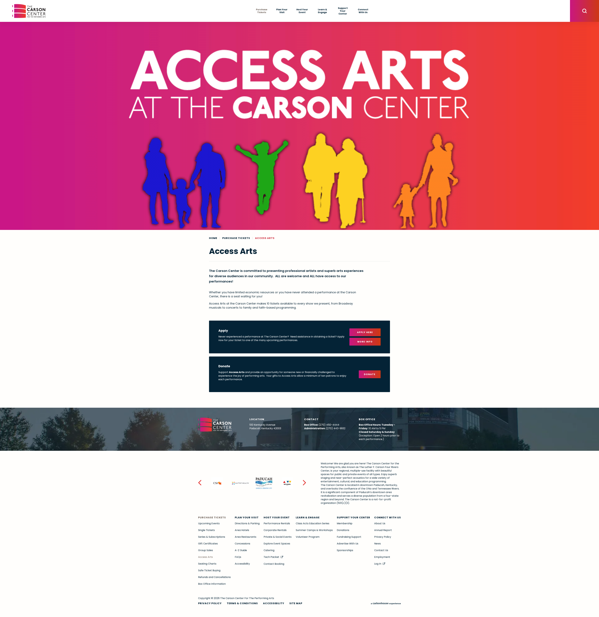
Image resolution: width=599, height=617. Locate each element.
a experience (386, 603)
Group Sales (205, 550)
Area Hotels (242, 530)
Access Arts (205, 557)
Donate (369, 374)
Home (213, 238)
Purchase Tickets (261, 11)
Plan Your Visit (281, 11)
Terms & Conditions (242, 603)
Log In (377, 563)
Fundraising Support (349, 537)
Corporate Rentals (275, 530)
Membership (344, 523)
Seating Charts (207, 563)
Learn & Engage (322, 11)
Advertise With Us (347, 543)
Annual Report (383, 530)
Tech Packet (271, 557)
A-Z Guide (241, 550)
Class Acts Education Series (312, 523)
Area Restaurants (245, 537)
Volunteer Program (307, 537)
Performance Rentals (277, 523)
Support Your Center (343, 11)
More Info (365, 341)
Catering (269, 550)
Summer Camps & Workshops (314, 530)
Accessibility (242, 563)
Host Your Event (302, 11)
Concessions (242, 543)
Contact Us (381, 550)
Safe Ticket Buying (209, 570)
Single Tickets (206, 530)
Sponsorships (345, 550)
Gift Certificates (208, 543)
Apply (223, 330)
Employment (382, 557)
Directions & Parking (247, 523)
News (377, 543)
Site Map (295, 603)
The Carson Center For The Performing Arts (29, 11)
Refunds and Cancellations (214, 577)
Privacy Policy (382, 537)
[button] (200, 483)
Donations (343, 530)
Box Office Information (212, 584)
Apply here (365, 332)
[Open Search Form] (584, 11)
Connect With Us (363, 11)
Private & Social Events (278, 537)
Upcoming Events (209, 523)
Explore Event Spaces (277, 543)
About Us (379, 523)
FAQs (238, 557)
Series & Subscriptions (211, 537)
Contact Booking (274, 564)
